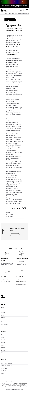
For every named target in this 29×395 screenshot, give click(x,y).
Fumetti (3, 312)
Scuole (3, 347)
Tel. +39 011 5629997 (6, 363)
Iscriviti (15, 234)
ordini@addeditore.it (21, 281)
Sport (2, 315)
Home (2, 13)
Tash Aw (9, 37)
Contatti (3, 350)
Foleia (22, 389)
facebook (3, 371)
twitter (3, 373)
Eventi (6, 13)
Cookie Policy (10, 386)
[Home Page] (4, 10)
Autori (3, 340)
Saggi (2, 307)
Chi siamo (3, 335)
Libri (2, 337)
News (2, 345)
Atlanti (3, 317)
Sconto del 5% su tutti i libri (8, 5)
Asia (2, 310)
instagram (4, 368)
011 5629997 (16, 383)
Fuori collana (4, 324)
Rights (3, 353)
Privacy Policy (4, 386)
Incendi (3, 322)
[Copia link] (26, 208)
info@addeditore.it (6, 365)
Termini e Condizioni (21, 385)
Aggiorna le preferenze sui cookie (21, 386)
